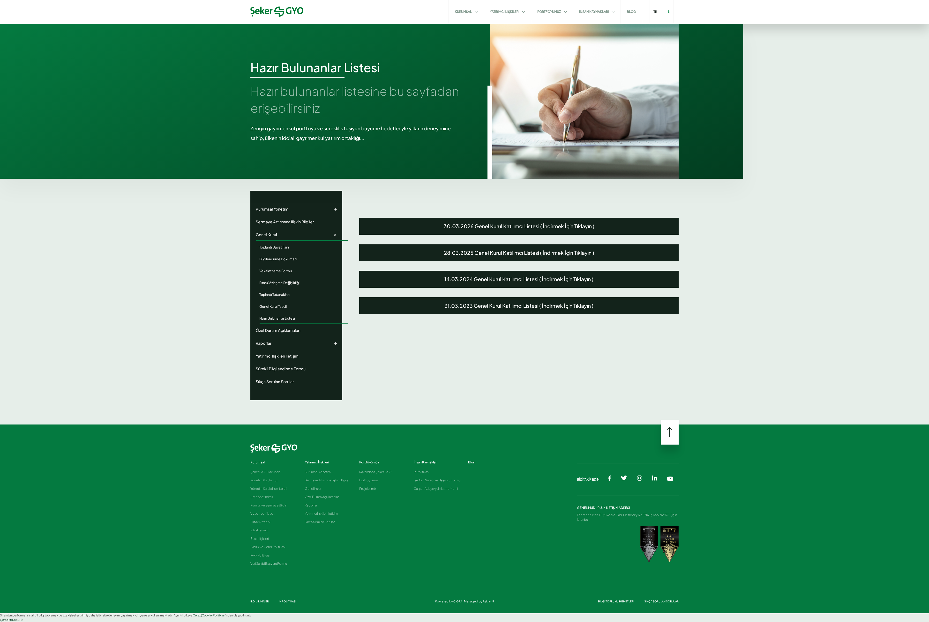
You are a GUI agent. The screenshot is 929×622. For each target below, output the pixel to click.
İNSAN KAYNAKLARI (594, 12)
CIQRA (458, 601)
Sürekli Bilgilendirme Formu (281, 368)
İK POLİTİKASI (287, 601)
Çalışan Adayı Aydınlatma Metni (436, 488)
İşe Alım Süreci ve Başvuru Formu (437, 480)
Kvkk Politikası (260, 555)
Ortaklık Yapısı (260, 522)
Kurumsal (257, 462)
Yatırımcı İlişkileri (317, 462)
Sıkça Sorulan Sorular (275, 381)
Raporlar (296, 343)
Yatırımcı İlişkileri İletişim (277, 356)
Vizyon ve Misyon (262, 513)
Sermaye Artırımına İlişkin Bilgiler (285, 221)
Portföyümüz (369, 462)
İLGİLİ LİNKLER (259, 601)
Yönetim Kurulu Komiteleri (268, 488)
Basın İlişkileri (259, 539)
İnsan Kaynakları (425, 462)
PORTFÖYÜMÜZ (549, 12)
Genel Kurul (297, 234)
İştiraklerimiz (259, 530)
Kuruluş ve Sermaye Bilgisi (268, 505)
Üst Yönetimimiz (261, 497)
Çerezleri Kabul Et (11, 620)
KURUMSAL (463, 12)
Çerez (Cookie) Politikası (209, 615)
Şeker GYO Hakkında (265, 472)
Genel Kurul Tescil (273, 306)
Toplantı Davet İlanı (274, 247)
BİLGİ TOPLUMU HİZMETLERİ (616, 601)
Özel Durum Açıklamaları (278, 330)
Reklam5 (488, 601)
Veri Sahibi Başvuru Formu (268, 563)
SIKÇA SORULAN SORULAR (661, 601)
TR (655, 12)
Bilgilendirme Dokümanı (278, 259)
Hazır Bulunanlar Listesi (277, 318)
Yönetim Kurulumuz (264, 480)
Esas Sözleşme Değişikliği (279, 282)
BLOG (631, 12)
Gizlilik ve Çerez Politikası (267, 547)
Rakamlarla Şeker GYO (375, 472)
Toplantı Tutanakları (274, 294)
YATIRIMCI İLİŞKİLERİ (505, 12)
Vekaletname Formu (275, 271)
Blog (471, 462)
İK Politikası (421, 472)
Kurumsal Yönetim (296, 208)
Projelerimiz (367, 488)
